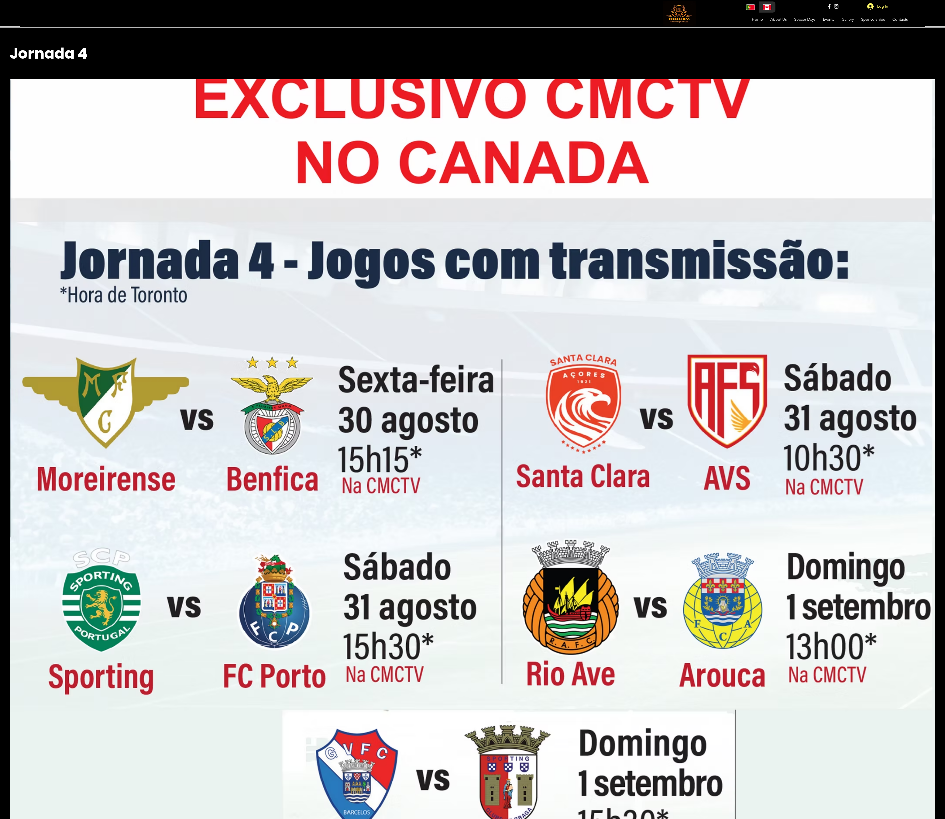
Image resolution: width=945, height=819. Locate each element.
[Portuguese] (751, 7)
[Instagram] (836, 6)
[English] (767, 7)
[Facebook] (829, 6)
